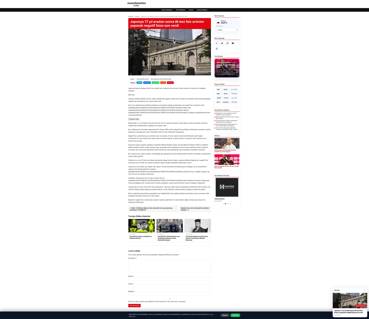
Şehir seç (219, 26)
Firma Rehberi (180, 10)
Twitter (139, 82)
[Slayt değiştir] (223, 203)
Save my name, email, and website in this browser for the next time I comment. (157, 301)
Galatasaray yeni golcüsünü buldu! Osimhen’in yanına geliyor (226, 114)
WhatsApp (155, 82)
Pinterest (170, 82)
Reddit (163, 82)
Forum (191, 10)
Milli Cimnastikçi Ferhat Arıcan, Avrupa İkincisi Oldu (227, 117)
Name (131, 276)
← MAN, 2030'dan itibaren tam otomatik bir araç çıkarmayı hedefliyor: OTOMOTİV (151, 209)
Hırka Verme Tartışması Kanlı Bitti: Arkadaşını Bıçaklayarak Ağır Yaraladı (226, 128)
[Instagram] (227, 43)
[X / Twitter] (222, 43)
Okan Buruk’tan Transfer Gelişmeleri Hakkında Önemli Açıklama (226, 121)
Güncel (137, 16)
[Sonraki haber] (236, 61)
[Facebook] (216, 43)
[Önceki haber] (232, 61)
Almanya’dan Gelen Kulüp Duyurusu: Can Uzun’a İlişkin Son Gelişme (226, 124)
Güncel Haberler (167, 10)
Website (131, 291)
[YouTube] (233, 43)
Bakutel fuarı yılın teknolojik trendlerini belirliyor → (195, 209)
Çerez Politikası (202, 10)
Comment (132, 258)
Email (130, 284)
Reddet (225, 315)
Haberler (130, 16)
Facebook (147, 82)
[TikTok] (216, 48)
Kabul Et (235, 315)
